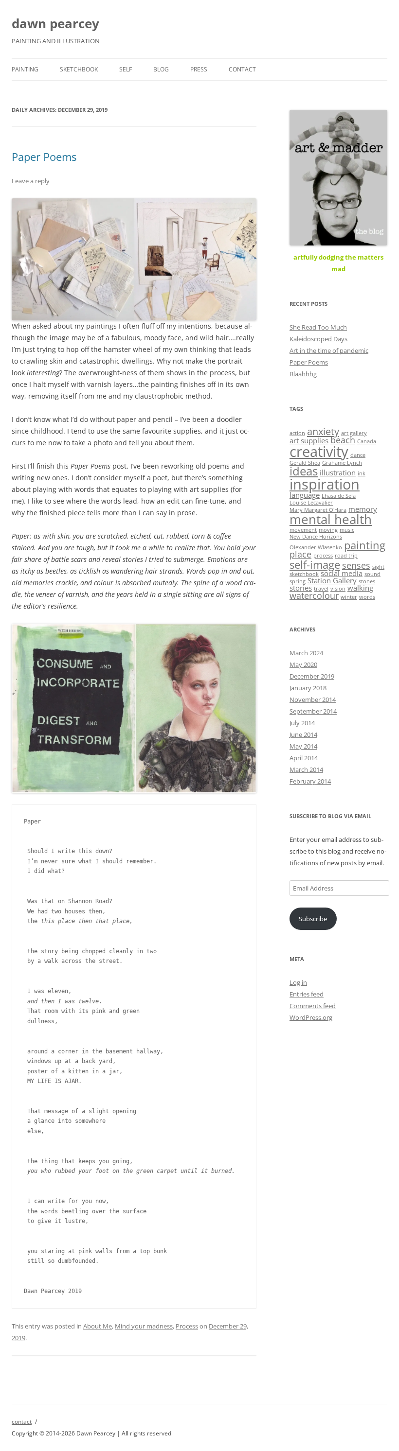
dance (357, 455)
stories (301, 588)
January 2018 (308, 687)
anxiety (323, 431)
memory (362, 509)
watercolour (314, 595)
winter (349, 597)
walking (360, 588)
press (198, 69)
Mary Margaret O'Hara (318, 510)
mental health (331, 519)
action (297, 433)
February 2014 (310, 781)
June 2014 (303, 734)
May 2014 (303, 746)
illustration (338, 472)
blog (161, 69)
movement (303, 529)
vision (337, 588)
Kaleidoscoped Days (318, 338)
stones (367, 581)
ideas (304, 471)
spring (298, 581)
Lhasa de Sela (339, 495)
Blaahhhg (303, 373)
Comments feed (313, 1005)
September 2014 (313, 711)
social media (342, 573)
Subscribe (313, 918)
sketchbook (79, 69)
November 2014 (313, 699)
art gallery (354, 433)
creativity (319, 451)
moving (328, 529)
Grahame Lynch (342, 462)
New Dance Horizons (316, 536)
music (347, 529)
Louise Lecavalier (311, 502)
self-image (315, 564)
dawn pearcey (55, 23)
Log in (298, 982)
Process (187, 1326)
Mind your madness (144, 1326)
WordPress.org (311, 1017)
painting (25, 69)
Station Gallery (332, 580)
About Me (97, 1326)
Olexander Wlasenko (316, 547)
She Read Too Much (318, 327)
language (305, 495)
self (125, 69)
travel (321, 588)
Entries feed (307, 994)
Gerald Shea (305, 462)
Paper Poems (44, 156)
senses (356, 565)
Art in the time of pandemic (329, 350)
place (300, 554)
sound (372, 574)
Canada (366, 441)
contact (242, 69)
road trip (346, 555)
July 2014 (302, 722)
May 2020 (303, 664)
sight (378, 566)
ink (361, 473)
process (323, 555)
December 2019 (312, 676)
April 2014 (304, 757)
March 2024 (306, 652)
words (367, 597)
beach (342, 440)
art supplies (309, 440)
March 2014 (306, 769)
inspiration (325, 484)
